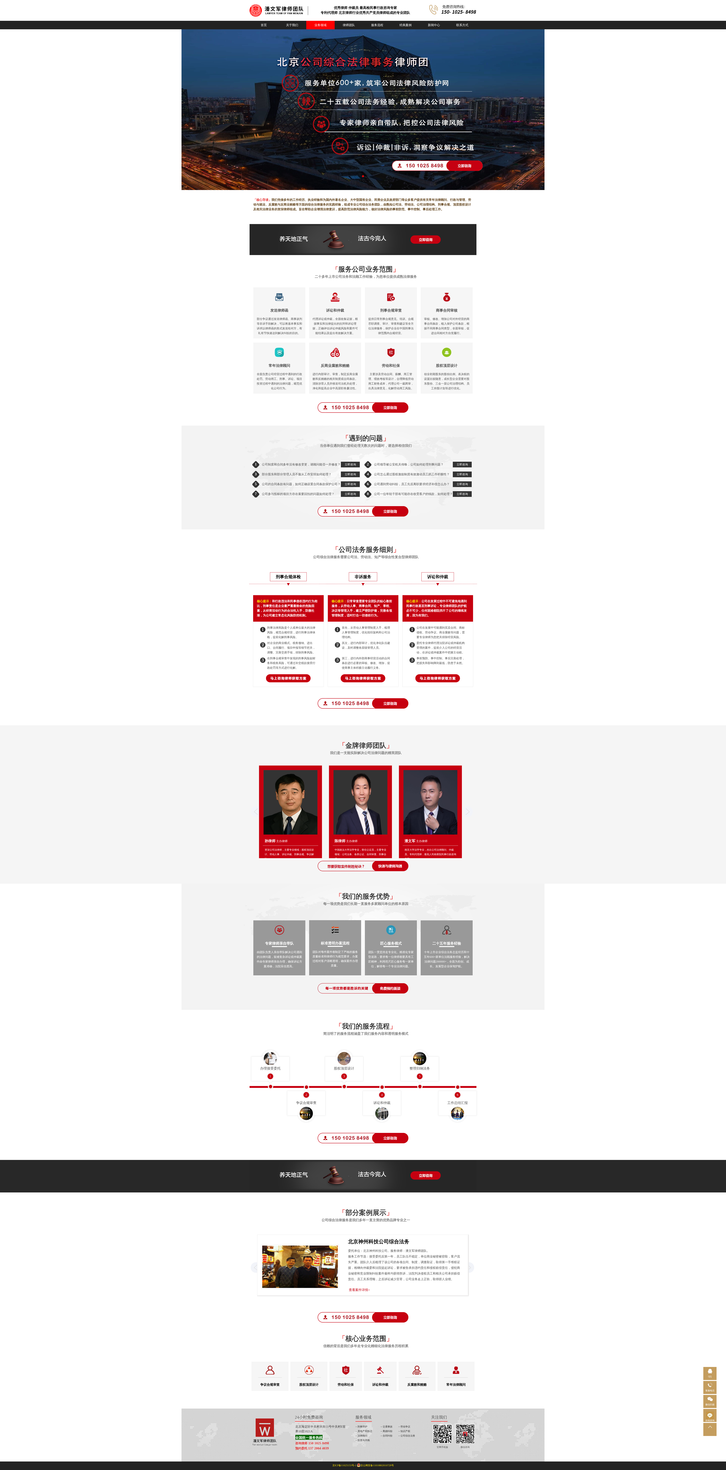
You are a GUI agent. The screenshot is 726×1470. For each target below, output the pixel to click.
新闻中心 (434, 25)
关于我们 (292, 25)
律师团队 (349, 25)
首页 (264, 25)
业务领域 (320, 25)
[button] (363, 176)
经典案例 (405, 25)
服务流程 (377, 25)
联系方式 (462, 25)
